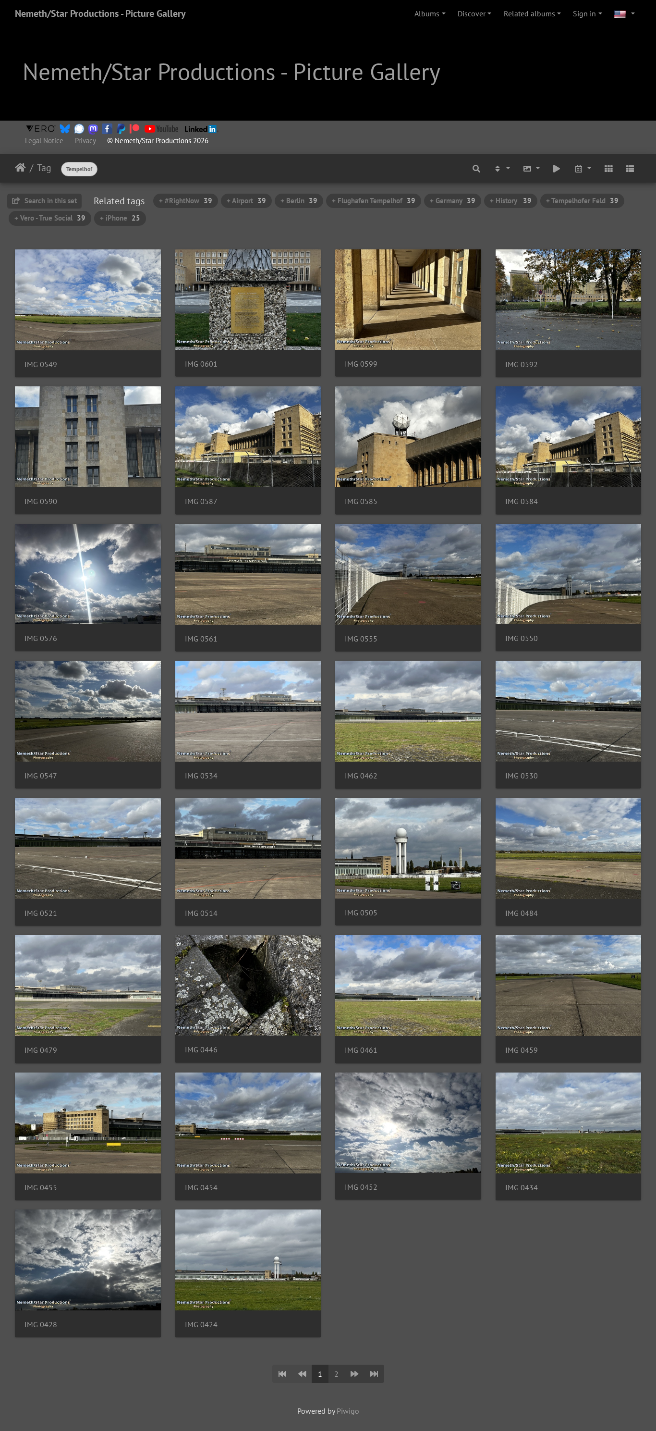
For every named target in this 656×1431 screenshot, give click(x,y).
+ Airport (246, 200)
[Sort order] (501, 168)
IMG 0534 (201, 775)
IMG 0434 (521, 1187)
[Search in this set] (477, 168)
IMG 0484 (521, 913)
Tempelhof (79, 169)
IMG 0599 (361, 364)
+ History (511, 200)
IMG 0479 (40, 1050)
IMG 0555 (361, 638)
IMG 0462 (361, 775)
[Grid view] (608, 168)
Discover (472, 13)
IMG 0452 (361, 1187)
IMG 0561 (201, 638)
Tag (44, 167)
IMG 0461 (361, 1050)
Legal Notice (44, 140)
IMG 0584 (521, 501)
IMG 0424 (201, 1324)
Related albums (529, 13)
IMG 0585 (361, 501)
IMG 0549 (40, 364)
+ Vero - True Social (49, 217)
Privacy (85, 140)
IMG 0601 (201, 364)
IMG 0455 (40, 1187)
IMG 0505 (361, 912)
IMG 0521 (40, 913)
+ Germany (452, 200)
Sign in (584, 13)
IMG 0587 (201, 501)
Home (20, 167)
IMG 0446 (201, 1049)
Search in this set (50, 200)
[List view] (630, 168)
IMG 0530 (521, 775)
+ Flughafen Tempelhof (373, 200)
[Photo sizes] (531, 168)
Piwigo (348, 1411)
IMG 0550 (521, 638)
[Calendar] (582, 168)
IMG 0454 (201, 1187)
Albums (426, 13)
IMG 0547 (40, 775)
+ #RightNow (185, 200)
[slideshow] (557, 168)
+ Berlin (298, 200)
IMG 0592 (521, 364)
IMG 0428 (40, 1324)
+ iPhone (120, 217)
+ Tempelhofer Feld (582, 200)
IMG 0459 (521, 1050)
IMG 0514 (201, 913)
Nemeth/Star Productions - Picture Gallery (100, 13)
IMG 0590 (40, 501)
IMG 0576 (40, 638)
